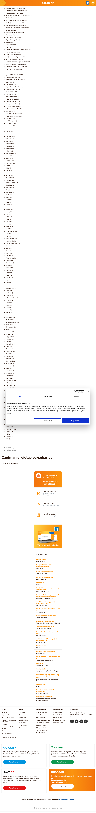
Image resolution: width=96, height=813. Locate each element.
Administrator (10, 288)
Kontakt (4, 712)
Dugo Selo (9, 148)
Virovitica (9, 263)
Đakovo (8, 151)
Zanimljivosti (23, 725)
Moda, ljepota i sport (12, 37)
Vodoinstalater (10, 429)
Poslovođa (9, 373)
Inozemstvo (9, 126)
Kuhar (7, 346)
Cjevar (8, 305)
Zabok (8, 272)
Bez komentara (23, 728)
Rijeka (7, 216)
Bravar (8, 302)
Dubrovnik (9, 143)
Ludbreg (8, 175)
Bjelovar (8, 134)
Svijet (20, 715)
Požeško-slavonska (12, 99)
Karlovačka (9, 84)
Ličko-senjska (10, 92)
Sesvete (8, 226)
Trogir (7, 251)
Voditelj (8, 427)
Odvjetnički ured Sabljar (45, 627)
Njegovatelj (9, 361)
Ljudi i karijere (23, 720)
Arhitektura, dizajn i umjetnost (15, 10)
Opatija (8, 195)
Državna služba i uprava (13, 13)
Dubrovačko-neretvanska (14, 79)
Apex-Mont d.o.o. (46, 603)
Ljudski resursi (10, 30)
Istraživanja (22, 722)
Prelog (8, 212)
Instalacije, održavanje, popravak (16, 27)
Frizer (7, 329)
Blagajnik (8, 300)
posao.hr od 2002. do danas (9, 727)
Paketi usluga (57, 717)
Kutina (8, 170)
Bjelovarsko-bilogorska (13, 75)
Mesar (8, 354)
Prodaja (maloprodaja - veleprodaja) (17, 49)
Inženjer (8, 334)
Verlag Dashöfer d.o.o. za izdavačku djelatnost (48, 678)
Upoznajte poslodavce (43, 722)
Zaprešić (8, 280)
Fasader (8, 324)
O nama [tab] (76, 396)
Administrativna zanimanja (14, 8)
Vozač (8, 431)
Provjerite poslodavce (43, 720)
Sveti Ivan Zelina (11, 241)
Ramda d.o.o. (41, 685)
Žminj (7, 282)
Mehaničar (9, 351)
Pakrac (8, 199)
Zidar (7, 439)
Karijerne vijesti (58, 722)
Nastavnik (9, 358)
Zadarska (9, 118)
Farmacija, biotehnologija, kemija (16, 20)
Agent (7, 290)
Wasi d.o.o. (41, 647)
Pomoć (4, 731)
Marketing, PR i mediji (12, 35)
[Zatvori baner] (88, 391)
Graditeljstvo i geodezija (13, 23)
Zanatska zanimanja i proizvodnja (16, 62)
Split (7, 236)
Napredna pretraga (42, 715)
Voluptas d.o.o (41, 560)
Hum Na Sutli (10, 153)
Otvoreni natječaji (41, 712)
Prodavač (9, 375)
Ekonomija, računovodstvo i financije (17, 15)
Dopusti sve (75, 421)
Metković (9, 180)
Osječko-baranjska (12, 96)
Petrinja (8, 204)
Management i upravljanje (14, 32)
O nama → (62, 786)
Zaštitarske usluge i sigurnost (15, 64)
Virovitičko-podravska (13, 113)
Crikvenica (9, 139)
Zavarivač (9, 436)
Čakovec (8, 141)
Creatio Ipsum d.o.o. (46, 616)
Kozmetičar (9, 344)
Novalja (8, 190)
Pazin (7, 202)
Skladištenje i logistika (13, 54)
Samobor (8, 224)
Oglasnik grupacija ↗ (9, 737)
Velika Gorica (10, 258)
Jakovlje (8, 158)
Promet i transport (11, 52)
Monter (8, 356)
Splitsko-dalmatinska (12, 109)
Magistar (8, 349)
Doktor (8, 312)
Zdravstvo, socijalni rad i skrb (15, 66)
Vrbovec (8, 268)
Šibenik (8, 246)
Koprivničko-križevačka (13, 87)
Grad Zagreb (10, 121)
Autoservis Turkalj (48, 633)
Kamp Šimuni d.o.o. (42, 664)
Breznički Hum (10, 136)
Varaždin (8, 255)
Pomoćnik (9, 371)
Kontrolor (8, 341)
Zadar (7, 275)
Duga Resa (9, 146)
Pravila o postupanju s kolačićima (9, 720)
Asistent (8, 295)
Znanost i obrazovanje (13, 69)
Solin (7, 233)
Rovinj (7, 219)
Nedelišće (9, 185)
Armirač (8, 293)
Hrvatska (22, 712)
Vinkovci (8, 260)
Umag (7, 253)
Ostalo (8, 42)
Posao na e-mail (41, 717)
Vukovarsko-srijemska (13, 116)
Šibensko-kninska (11, 104)
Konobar (8, 339)
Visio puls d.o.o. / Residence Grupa (47, 670)
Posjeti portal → (14, 762)
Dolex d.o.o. (43, 566)
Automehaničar (10, 298)
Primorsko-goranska (12, 101)
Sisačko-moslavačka (12, 106)
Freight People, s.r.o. (47, 589)
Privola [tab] (20, 396)
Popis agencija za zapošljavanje (41, 731)
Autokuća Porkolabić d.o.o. (48, 658)
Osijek (7, 197)
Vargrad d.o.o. (47, 640)
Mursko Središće (11, 182)
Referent (8, 383)
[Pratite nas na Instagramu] (81, 722)
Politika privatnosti (8, 717)
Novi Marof (9, 192)
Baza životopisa (58, 715)
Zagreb (8, 277)
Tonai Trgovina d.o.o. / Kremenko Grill (48, 622)
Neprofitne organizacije (13, 40)
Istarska (8, 82)
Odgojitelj (9, 363)
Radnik (8, 378)
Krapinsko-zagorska (12, 89)
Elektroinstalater (11, 322)
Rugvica (8, 221)
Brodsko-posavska (11, 77)
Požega (8, 209)
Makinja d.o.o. (45, 652)
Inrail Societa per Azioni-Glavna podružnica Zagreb (46, 698)
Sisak (7, 229)
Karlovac (8, 160)
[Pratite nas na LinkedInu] (77, 722)
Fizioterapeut (10, 327)
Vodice (8, 265)
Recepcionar (10, 380)
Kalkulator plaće (41, 725)
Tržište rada (23, 717)
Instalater (9, 332)
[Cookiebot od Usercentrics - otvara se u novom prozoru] (76, 391)
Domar (8, 315)
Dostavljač (9, 317)
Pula (7, 214)
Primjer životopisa (41, 728)
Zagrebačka (9, 123)
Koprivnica (9, 163)
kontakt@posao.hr (50, 481)
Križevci (8, 168)
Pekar (7, 368)
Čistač (8, 307)
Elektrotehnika (10, 18)
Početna (8, 447)
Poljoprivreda (10, 44)
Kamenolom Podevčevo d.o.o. (48, 596)
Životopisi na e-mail (59, 720)
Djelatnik (8, 310)
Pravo (7, 47)
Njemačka (9, 187)
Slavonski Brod (10, 231)
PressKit (4, 724)
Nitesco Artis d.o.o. (45, 691)
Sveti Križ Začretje (11, 243)
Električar (9, 319)
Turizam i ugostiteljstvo (13, 59)
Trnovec (8, 248)
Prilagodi (47, 421)
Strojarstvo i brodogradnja (14, 57)
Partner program (7, 733)
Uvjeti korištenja (7, 715)
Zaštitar (8, 434)
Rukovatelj (9, 385)
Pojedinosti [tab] (48, 396)
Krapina (8, 165)
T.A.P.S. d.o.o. (48, 610)
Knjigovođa (9, 336)
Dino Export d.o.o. (44, 572)
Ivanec (8, 156)
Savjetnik (8, 388)
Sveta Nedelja (10, 238)
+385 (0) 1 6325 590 (51, 484)
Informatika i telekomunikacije (15, 25)
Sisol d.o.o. (40, 583)
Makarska (9, 178)
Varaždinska (9, 111)
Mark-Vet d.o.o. (45, 578)
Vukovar (8, 270)
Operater (8, 366)
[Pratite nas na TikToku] (86, 722)
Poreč (7, 207)
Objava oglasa (57, 712)
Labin (7, 173)
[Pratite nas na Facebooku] (72, 722)
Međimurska (9, 94)
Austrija (8, 131)
